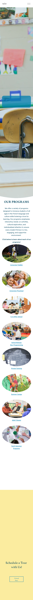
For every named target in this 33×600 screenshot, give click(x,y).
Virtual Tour (16, 579)
